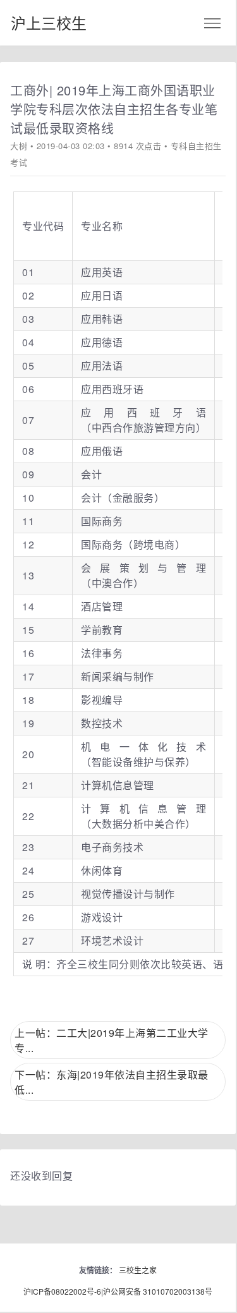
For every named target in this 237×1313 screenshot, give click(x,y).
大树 (18, 146)
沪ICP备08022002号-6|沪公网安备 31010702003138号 (117, 1291)
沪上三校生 (49, 22)
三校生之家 (138, 1269)
